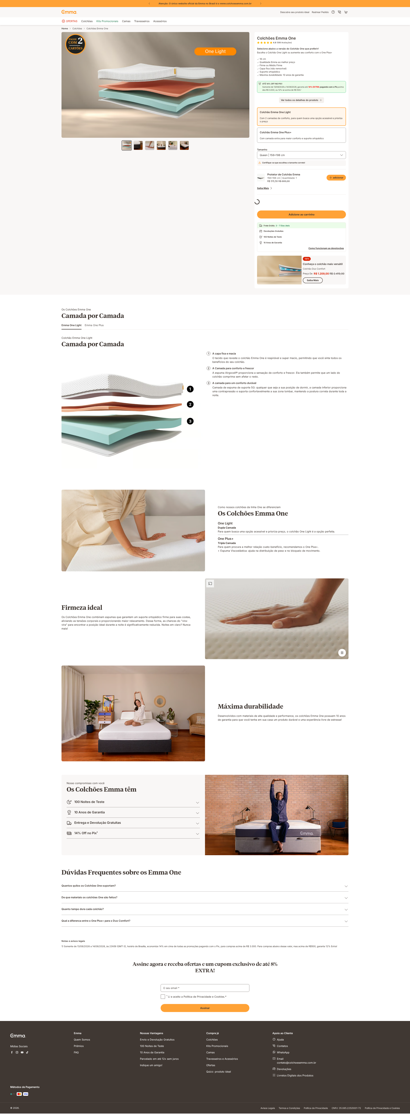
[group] (205, 3)
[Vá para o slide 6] (184, 145)
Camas (210, 1086)
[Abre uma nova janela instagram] (17, 1087)
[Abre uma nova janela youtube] (22, 1087)
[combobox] (301, 155)
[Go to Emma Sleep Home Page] (69, 12)
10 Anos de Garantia (152, 1086)
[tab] (72, 340)
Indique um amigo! (151, 1099)
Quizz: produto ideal (218, 1105)
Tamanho (262, 149)
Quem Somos (82, 1073)
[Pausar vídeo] (342, 667)
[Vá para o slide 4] (161, 145)
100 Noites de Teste (152, 1080)
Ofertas (210, 1099)
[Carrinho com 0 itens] (346, 12)
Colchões (77, 28)
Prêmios (79, 1080)
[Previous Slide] (149, 3)
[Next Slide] (260, 3)
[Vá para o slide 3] (150, 145)
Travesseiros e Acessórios (222, 1092)
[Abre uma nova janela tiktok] (27, 1087)
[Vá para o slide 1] (127, 145)
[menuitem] (294, 12)
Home (65, 28)
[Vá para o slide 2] (138, 145)
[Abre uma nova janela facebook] (11, 1087)
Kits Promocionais (217, 1080)
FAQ (76, 1086)
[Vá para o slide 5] (173, 145)
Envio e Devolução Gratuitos (157, 1073)
